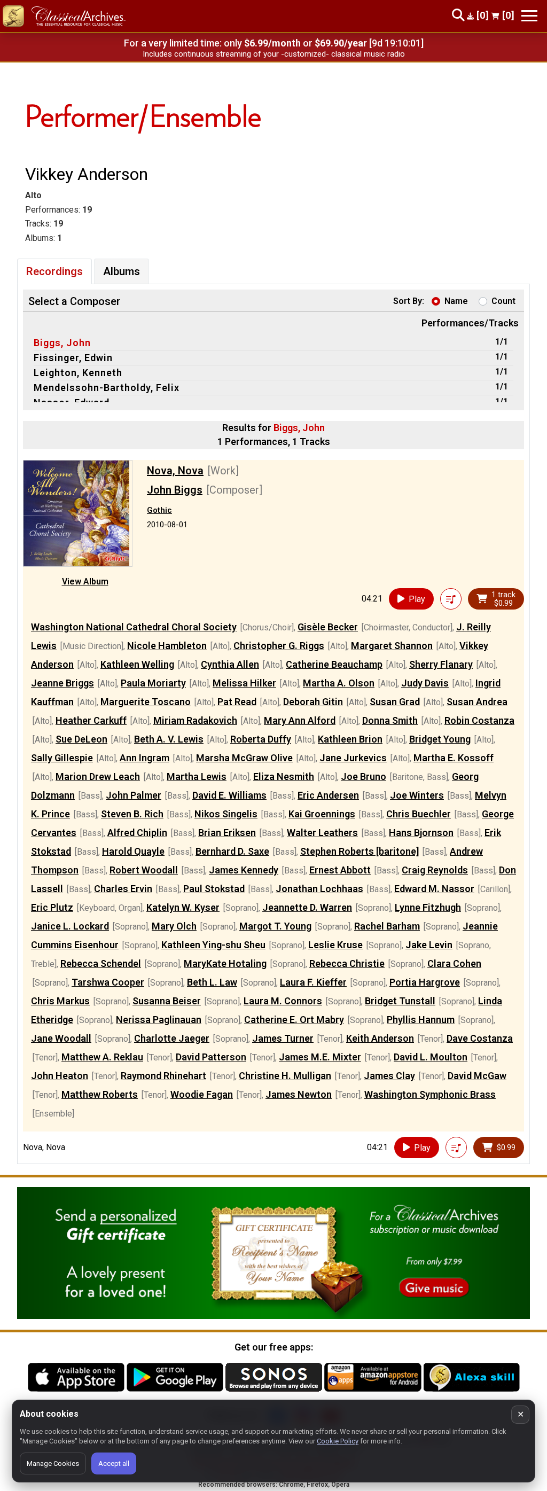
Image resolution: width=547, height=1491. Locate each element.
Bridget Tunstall (400, 1000)
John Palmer (133, 795)
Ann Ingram (144, 757)
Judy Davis (425, 683)
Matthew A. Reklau (102, 1057)
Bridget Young (440, 739)
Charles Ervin (123, 888)
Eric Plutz (52, 907)
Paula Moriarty (153, 683)
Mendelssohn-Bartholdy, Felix (106, 387)
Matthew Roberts (99, 1094)
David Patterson (211, 1057)
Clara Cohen (454, 963)
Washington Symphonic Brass (430, 1094)
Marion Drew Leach (98, 776)
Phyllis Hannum (421, 1019)
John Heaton (59, 1075)
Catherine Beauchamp (334, 664)
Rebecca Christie (347, 963)
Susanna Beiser (166, 1000)
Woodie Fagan (201, 1094)
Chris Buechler (418, 813)
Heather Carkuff (91, 720)
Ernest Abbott (340, 870)
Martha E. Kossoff (453, 757)
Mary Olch (174, 926)
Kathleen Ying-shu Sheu (213, 944)
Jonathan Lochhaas (319, 888)
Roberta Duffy (260, 739)
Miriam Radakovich (195, 720)
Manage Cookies (53, 1463)
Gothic (159, 510)
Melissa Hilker (244, 683)
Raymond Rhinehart (163, 1075)
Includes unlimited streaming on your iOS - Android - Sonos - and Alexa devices (273, 54)
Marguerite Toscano (145, 701)
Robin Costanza (479, 720)
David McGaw (477, 1075)
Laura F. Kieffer (313, 982)
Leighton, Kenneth (78, 372)
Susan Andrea (477, 701)
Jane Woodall (61, 1038)
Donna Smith (390, 720)
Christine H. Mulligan (285, 1075)
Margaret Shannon (392, 645)
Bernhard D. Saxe (232, 851)
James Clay (389, 1075)
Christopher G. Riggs (278, 645)
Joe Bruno (363, 776)
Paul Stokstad (214, 888)
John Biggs (174, 489)
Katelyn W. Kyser (183, 907)
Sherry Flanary (441, 664)
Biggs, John (62, 342)
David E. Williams (229, 795)
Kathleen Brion (350, 739)
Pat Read (236, 701)
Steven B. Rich (132, 813)
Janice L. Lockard (70, 926)
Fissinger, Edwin (73, 357)
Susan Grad (395, 701)
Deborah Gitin (313, 701)
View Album (85, 581)
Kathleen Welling (137, 664)
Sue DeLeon (81, 739)
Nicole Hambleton (167, 645)
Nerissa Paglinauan (158, 1019)
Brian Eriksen (227, 832)
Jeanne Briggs (62, 683)
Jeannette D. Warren (307, 907)
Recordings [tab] (54, 271)
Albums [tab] (121, 271)
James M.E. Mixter (320, 1057)
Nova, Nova (175, 470)
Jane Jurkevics (353, 757)
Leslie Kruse (335, 944)
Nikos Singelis (225, 813)
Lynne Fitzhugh (428, 907)
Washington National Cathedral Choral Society (134, 627)
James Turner (283, 1038)
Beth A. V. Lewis (169, 739)
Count (503, 301)
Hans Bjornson (421, 832)
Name (456, 301)
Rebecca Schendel (100, 963)
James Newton (298, 1094)
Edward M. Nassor (434, 888)
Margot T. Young (275, 926)
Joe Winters (417, 795)
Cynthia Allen (230, 664)
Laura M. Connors (283, 1000)
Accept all (113, 1463)
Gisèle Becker (328, 627)
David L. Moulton (430, 1057)
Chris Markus (60, 1000)
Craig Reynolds (435, 870)
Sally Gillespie (62, 757)
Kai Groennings (321, 813)
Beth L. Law (212, 982)
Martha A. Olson (338, 683)
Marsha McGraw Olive (244, 757)
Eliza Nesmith (283, 776)
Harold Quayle (133, 851)
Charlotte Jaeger (171, 1038)
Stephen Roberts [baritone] (359, 851)
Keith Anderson (380, 1038)
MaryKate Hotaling (225, 963)
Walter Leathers (322, 832)
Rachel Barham (387, 926)
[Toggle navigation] (529, 15)
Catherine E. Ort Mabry (294, 1019)
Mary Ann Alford (299, 720)
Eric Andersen (328, 795)
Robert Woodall (144, 870)
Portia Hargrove (424, 982)
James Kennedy (243, 870)
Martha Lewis (196, 776)
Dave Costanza (480, 1038)
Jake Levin (428, 944)
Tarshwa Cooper (108, 982)
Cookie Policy (337, 1441)
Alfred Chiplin (137, 832)
